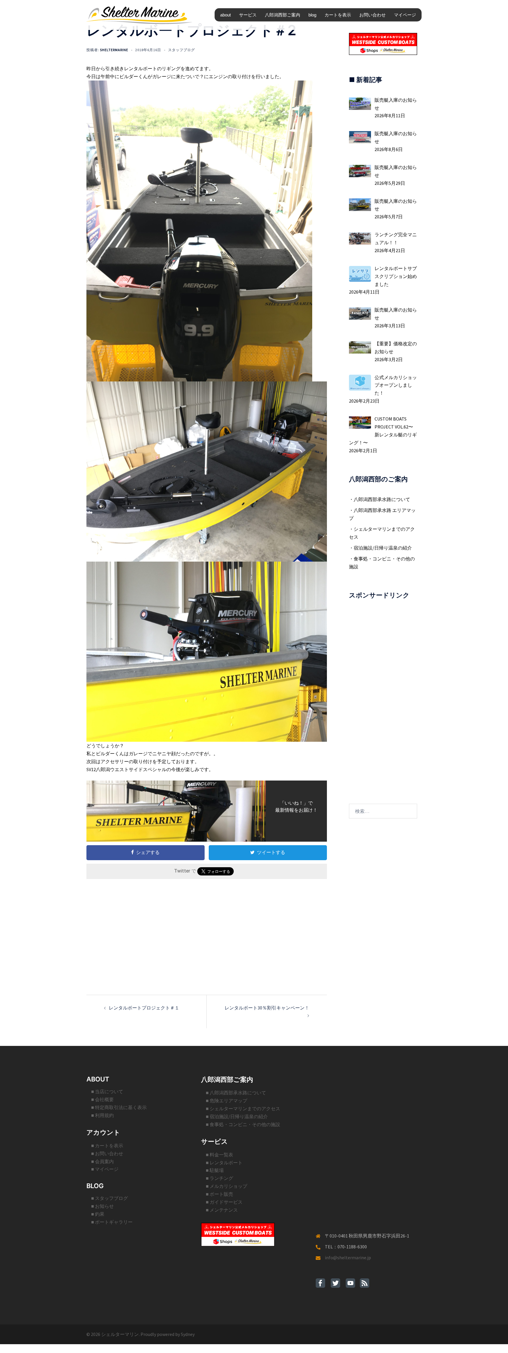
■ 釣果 (97, 1214)
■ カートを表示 (107, 1145)
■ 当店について (107, 1091)
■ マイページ (104, 1169)
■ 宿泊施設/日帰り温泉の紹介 (237, 1116)
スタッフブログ (181, 50)
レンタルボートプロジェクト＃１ (144, 1008)
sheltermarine (114, 50)
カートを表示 (338, 14)
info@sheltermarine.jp (348, 1257)
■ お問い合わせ (107, 1153)
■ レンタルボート (224, 1163)
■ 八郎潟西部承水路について (236, 1093)
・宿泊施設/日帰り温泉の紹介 (380, 548)
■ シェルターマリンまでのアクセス (243, 1108)
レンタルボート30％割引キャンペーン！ (267, 1008)
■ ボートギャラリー (112, 1222)
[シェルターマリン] (139, 14)
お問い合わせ (372, 14)
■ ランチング (219, 1178)
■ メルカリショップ (226, 1186)
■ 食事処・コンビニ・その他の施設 (243, 1124)
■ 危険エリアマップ (226, 1101)
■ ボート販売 (219, 1194)
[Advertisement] (206, 927)
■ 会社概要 (102, 1099)
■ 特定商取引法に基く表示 (119, 1107)
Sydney (188, 1334)
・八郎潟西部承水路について (379, 499)
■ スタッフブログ (109, 1198)
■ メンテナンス (222, 1210)
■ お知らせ (102, 1206)
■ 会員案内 (102, 1161)
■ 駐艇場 (215, 1170)
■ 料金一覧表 (219, 1155)
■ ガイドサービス (224, 1202)
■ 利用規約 (102, 1115)
